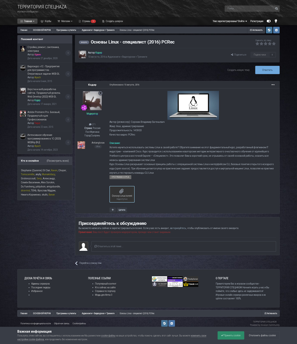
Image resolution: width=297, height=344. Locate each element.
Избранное (37, 291)
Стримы (88, 21)
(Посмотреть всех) (58, 160)
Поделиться (239, 54)
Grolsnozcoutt (28, 178)
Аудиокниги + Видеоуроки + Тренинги (127, 56)
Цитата (122, 210)
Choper (62, 170)
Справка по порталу (105, 291)
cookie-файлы (108, 335)
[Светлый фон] (276, 21)
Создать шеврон (114, 21)
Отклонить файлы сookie (262, 335)
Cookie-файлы (79, 323)
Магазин (65, 21)
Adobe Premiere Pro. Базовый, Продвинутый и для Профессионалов (44, 116)
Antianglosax (98, 142)
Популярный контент (105, 283)
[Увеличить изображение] (193, 105)
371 (93, 124)
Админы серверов (40, 283)
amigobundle (53, 186)
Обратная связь (61, 323)
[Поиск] (276, 9)
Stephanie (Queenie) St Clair (35, 170)
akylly (38, 174)
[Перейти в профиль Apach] (23, 68)
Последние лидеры (40, 287)
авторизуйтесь (178, 228)
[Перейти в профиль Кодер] (23, 91)
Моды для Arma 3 (103, 294)
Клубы (47, 21)
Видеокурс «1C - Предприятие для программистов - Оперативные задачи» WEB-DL (44, 70)
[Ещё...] (273, 85)
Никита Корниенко (31, 194)
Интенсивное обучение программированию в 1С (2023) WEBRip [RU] (44, 138)
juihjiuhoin (41, 186)
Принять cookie (232, 335)
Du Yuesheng (28, 186)
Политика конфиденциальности (35, 323)
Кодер (92, 84)
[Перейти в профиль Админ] (23, 49)
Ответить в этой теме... (110, 246)
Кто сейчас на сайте (105, 287)
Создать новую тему (238, 70)
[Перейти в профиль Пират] (23, 114)
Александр (49, 178)
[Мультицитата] (112, 210)
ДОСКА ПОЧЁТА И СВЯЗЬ (38, 278)
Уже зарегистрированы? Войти (229, 21)
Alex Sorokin (47, 182)
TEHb (33, 190)
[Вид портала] (268, 21)
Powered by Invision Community (265, 325)
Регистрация (256, 21)
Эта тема (264, 8)
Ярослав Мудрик (46, 190)
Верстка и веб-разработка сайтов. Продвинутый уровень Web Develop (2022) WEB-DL (44, 93)
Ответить (267, 70)
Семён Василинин (30, 182)
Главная (28, 21)
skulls (45, 194)
